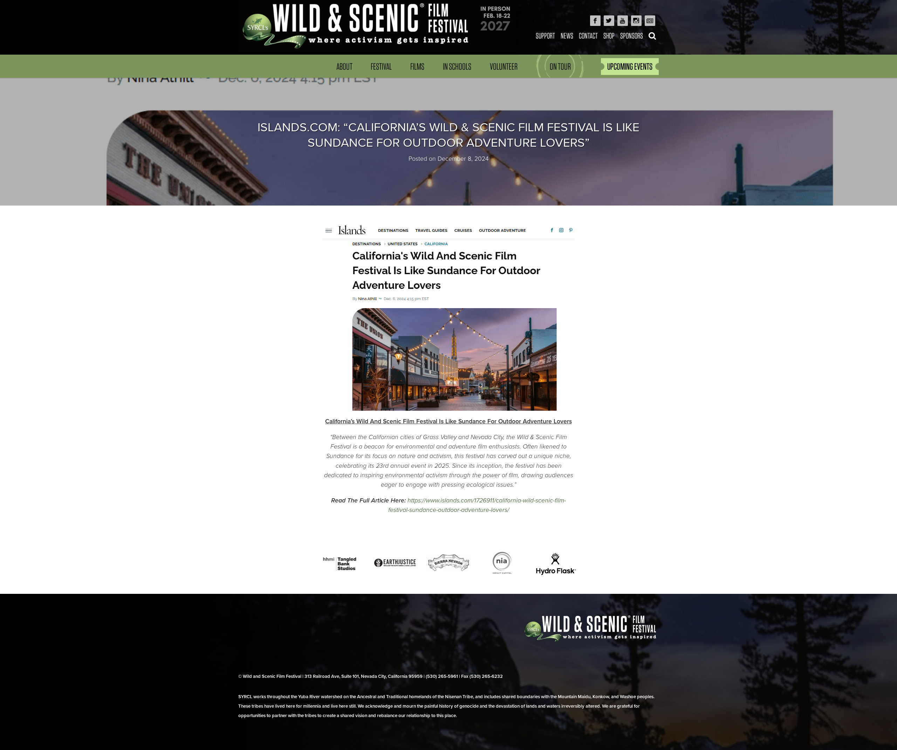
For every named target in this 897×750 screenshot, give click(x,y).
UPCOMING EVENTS (629, 66)
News (567, 35)
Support (545, 35)
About (344, 66)
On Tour (560, 66)
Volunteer (504, 66)
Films (417, 66)
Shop (609, 35)
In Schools (457, 66)
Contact (588, 35)
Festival (381, 66)
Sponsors (631, 35)
